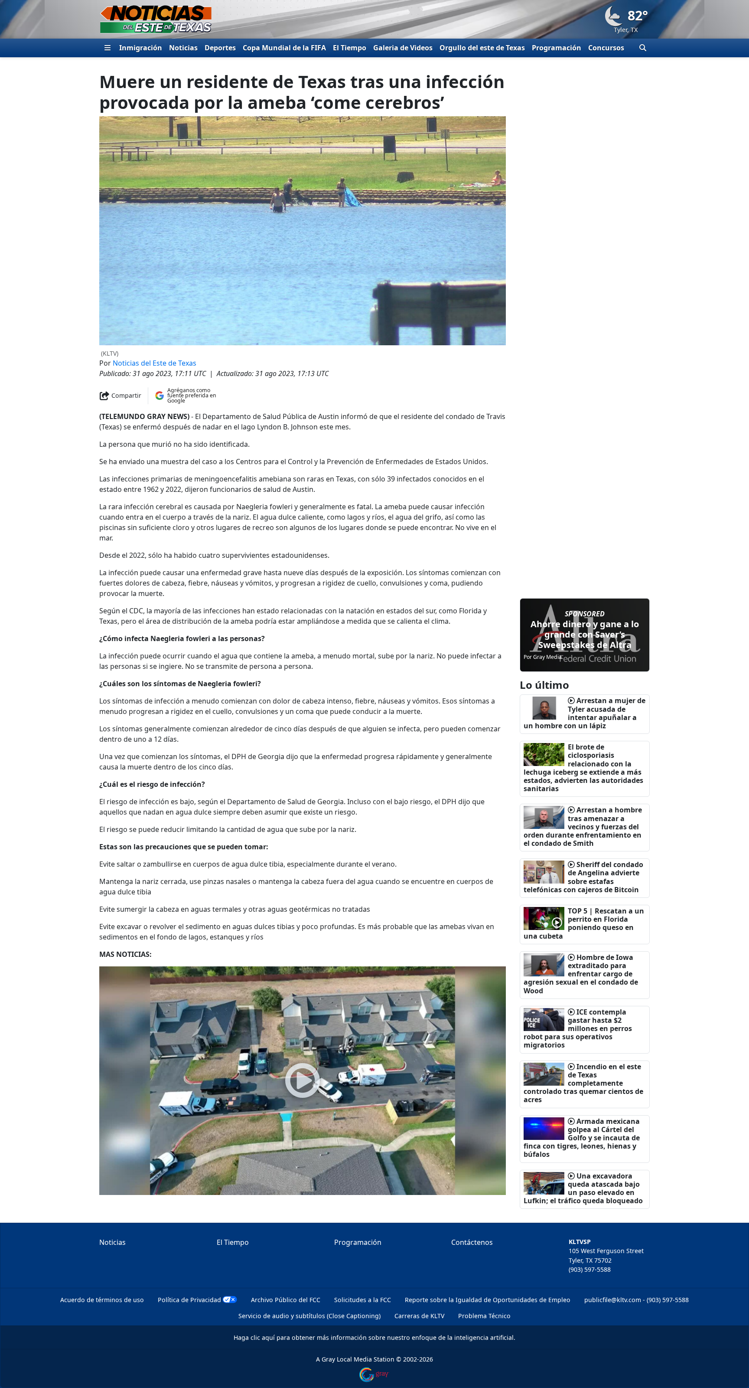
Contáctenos (472, 1242)
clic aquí (263, 1337)
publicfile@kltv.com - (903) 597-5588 (636, 1300)
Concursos (606, 47)
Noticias (183, 47)
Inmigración (140, 47)
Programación (556, 47)
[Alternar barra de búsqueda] (643, 47)
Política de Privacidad (189, 1300)
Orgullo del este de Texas (482, 47)
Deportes (220, 47)
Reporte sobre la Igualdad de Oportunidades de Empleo (487, 1300)
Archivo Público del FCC (285, 1300)
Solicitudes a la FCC (362, 1300)
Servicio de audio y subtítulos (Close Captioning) (309, 1316)
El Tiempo (349, 47)
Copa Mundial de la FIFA (284, 47)
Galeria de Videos (403, 47)
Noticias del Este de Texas (154, 363)
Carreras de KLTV (419, 1316)
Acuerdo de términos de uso (102, 1300)
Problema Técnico (484, 1316)
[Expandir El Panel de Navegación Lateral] (107, 47)
